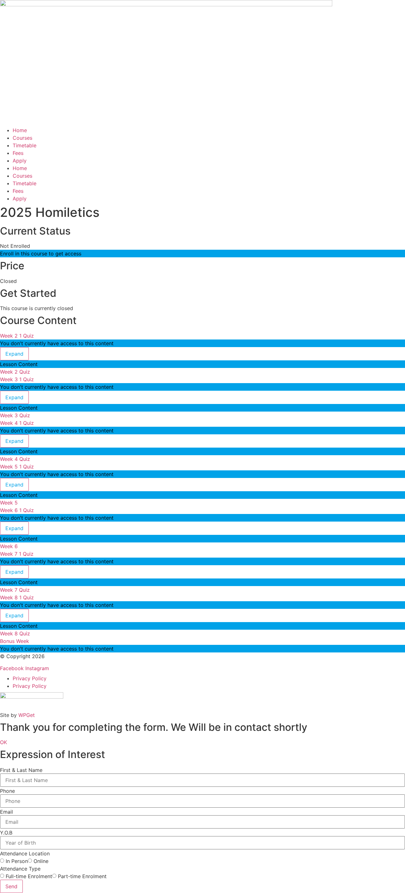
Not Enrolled (15, 246)
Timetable (24, 145)
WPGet (26, 715)
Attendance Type (20, 868)
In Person (17, 861)
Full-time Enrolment (29, 876)
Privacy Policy (30, 678)
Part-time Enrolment (82, 876)
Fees (18, 153)
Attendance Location (25, 853)
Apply (20, 160)
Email (6, 811)
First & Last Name (21, 770)
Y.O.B (6, 832)
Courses (22, 138)
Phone (7, 790)
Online (41, 861)
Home (20, 130)
